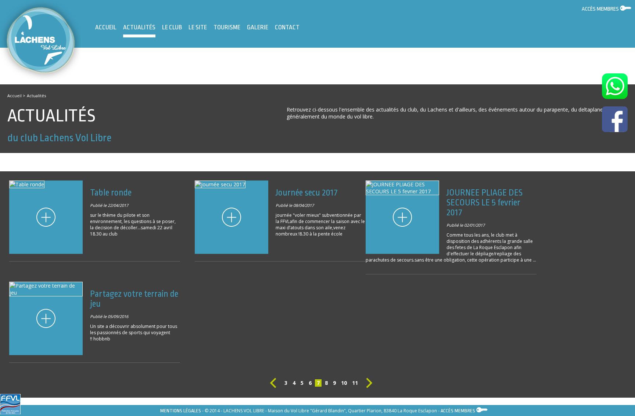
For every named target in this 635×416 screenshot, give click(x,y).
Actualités (139, 27)
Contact (287, 27)
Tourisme (227, 27)
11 (355, 382)
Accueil (105, 27)
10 (344, 382)
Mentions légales (180, 410)
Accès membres (601, 9)
